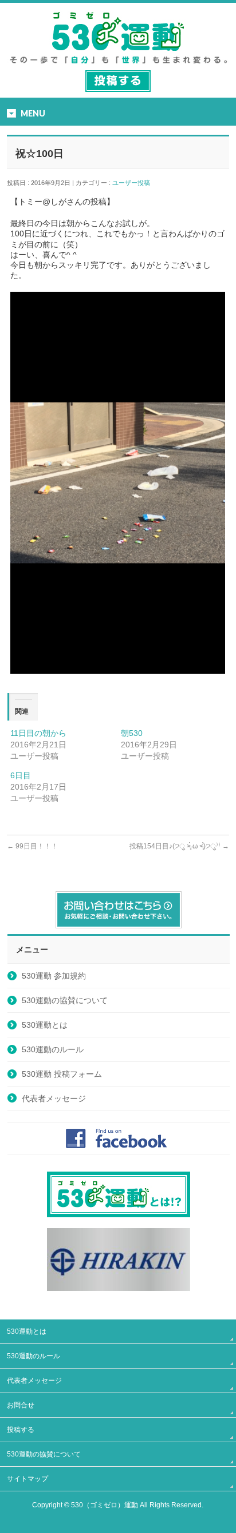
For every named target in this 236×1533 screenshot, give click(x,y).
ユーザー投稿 (134, 182)
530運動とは (45, 1024)
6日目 (20, 775)
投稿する (20, 1430)
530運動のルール (53, 1049)
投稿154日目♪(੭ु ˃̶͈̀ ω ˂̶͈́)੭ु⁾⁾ (179, 846)
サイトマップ (27, 1479)
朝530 (132, 733)
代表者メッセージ (54, 1098)
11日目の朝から (38, 733)
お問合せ (20, 1405)
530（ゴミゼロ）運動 (104, 1505)
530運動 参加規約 (54, 975)
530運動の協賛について (65, 1000)
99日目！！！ (32, 846)
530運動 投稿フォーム (62, 1074)
